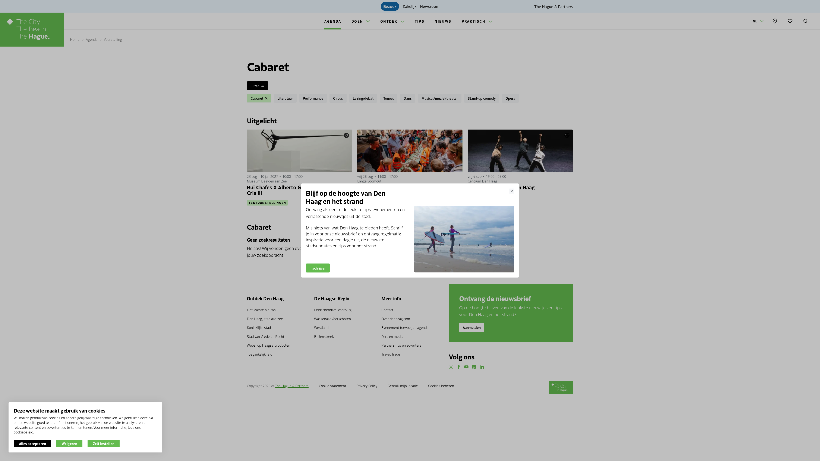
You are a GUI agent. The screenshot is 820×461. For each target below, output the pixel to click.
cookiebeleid (23, 432)
